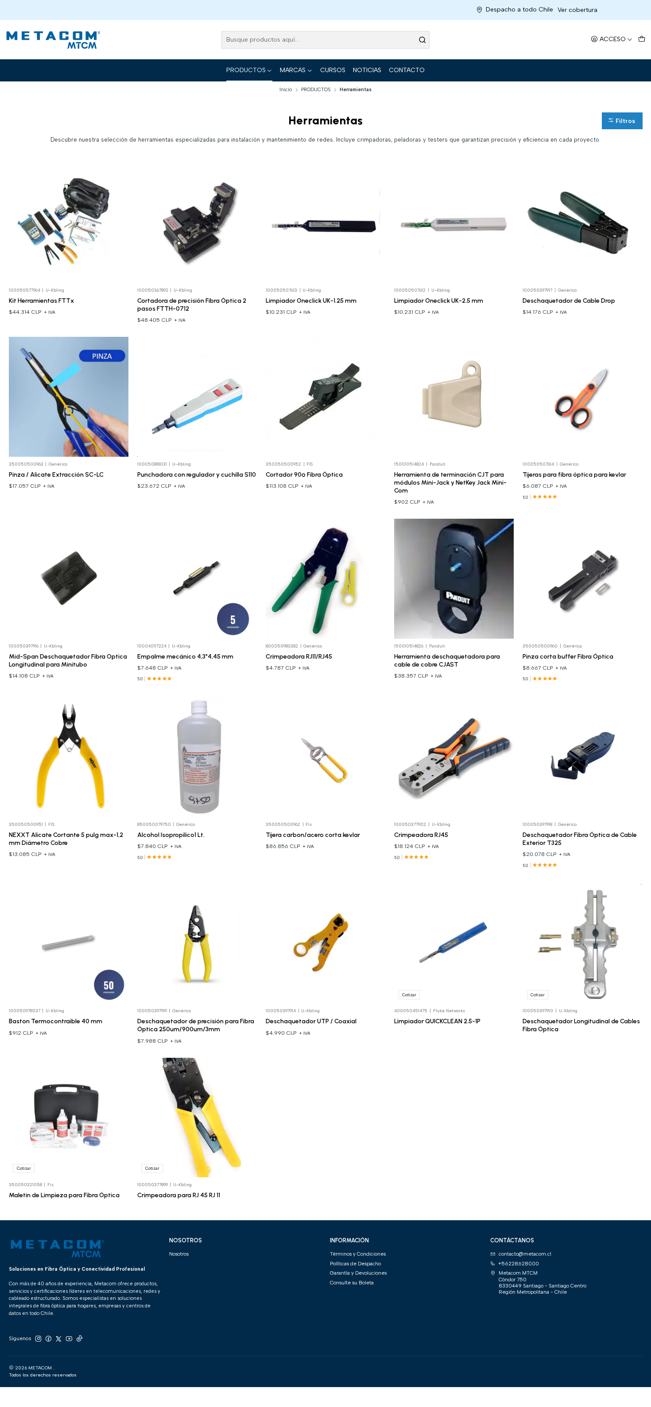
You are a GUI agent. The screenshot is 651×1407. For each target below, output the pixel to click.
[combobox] (325, 40)
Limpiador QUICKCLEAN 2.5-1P (437, 1021)
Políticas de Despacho (355, 1264)
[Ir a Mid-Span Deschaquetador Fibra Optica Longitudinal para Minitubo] (69, 579)
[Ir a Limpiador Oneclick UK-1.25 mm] (326, 223)
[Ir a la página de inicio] (52, 40)
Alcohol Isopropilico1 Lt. (171, 835)
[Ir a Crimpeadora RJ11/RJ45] (326, 579)
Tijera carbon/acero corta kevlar (313, 835)
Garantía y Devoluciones (358, 1273)
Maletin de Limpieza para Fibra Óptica (64, 1195)
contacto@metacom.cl (525, 1254)
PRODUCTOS (246, 70)
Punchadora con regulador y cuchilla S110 (196, 474)
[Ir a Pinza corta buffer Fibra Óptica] (583, 579)
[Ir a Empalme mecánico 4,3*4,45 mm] (197, 579)
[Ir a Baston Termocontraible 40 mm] (69, 944)
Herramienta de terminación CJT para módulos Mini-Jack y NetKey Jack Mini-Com (450, 482)
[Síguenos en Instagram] (38, 1338)
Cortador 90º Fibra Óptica (304, 474)
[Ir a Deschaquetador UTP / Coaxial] (326, 944)
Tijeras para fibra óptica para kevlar (574, 474)
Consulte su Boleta (352, 1283)
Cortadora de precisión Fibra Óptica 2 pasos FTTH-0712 (191, 304)
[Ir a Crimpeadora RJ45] (454, 757)
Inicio (285, 89)
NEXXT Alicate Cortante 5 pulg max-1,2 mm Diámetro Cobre (66, 839)
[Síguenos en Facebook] (48, 1338)
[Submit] (422, 40)
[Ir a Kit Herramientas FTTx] (69, 223)
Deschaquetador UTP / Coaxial (311, 1021)
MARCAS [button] (293, 70)
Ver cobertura (513, 10)
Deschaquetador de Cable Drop (569, 301)
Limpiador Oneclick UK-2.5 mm (438, 301)
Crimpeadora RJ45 (421, 835)
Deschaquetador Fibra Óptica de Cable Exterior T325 (580, 839)
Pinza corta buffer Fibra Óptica (568, 656)
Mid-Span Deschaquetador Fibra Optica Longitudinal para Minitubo (68, 660)
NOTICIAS (367, 70)
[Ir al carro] (641, 40)
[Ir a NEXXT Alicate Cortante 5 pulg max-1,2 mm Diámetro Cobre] (69, 757)
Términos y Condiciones (358, 1254)
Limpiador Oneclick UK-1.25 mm (311, 301)
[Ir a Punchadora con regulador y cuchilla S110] (197, 397)
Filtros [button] (624, 121)
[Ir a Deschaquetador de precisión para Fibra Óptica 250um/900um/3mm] (197, 944)
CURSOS (332, 70)
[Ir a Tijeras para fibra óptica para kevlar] (583, 397)
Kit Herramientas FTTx (41, 301)
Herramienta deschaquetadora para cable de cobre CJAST (447, 660)
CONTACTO (407, 70)
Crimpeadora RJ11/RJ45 (299, 656)
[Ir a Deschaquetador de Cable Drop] (583, 223)
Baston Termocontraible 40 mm (55, 1021)
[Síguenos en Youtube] (69, 1338)
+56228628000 (518, 1264)
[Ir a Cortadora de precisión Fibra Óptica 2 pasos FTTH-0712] (197, 223)
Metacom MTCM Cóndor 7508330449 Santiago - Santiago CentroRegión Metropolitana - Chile (542, 1282)
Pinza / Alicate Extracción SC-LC (56, 474)
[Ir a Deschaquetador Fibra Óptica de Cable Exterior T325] (583, 757)
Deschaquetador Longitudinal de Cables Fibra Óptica (581, 1025)
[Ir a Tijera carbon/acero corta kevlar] (326, 757)
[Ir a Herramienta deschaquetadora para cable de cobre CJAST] (454, 579)
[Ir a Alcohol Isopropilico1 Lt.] (197, 757)
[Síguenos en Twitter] (58, 1338)
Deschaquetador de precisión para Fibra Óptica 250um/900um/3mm (195, 1025)
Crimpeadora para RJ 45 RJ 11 (178, 1195)
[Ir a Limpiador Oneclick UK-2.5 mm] (454, 223)
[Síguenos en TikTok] (79, 1338)
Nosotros (179, 1254)
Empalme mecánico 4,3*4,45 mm (185, 656)
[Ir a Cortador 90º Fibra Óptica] (326, 397)
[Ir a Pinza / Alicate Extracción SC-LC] (69, 397)
